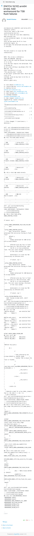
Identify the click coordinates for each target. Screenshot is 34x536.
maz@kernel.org (19, 98)
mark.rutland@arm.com (21, 93)
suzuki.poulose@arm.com (11, 101)
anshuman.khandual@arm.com (12, 96)
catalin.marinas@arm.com (24, 86)
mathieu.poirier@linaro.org (12, 89)
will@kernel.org (19, 84)
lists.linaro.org (10, 2)
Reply (5, 522)
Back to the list (7, 528)
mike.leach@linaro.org (20, 91)
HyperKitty (16, 534)
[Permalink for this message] (32, 520)
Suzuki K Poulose (11, 19)
